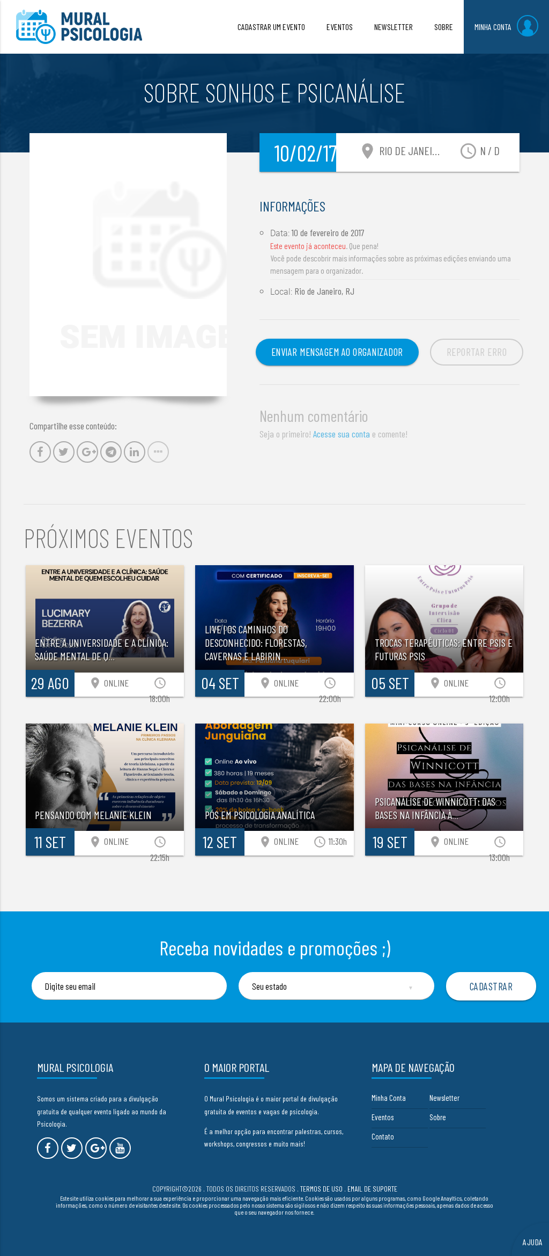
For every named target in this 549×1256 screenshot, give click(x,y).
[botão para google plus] (96, 1148)
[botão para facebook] (47, 1148)
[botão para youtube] (120, 1148)
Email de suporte (372, 1188)
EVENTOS (340, 26)
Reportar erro (477, 352)
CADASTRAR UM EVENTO (271, 26)
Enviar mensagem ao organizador (337, 352)
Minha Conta (389, 1097)
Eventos (383, 1117)
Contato (383, 1136)
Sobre (437, 1117)
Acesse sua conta (341, 434)
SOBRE (443, 26)
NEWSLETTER (393, 26)
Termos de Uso (321, 1188)
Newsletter (444, 1097)
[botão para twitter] (72, 1148)
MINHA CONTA (492, 26)
